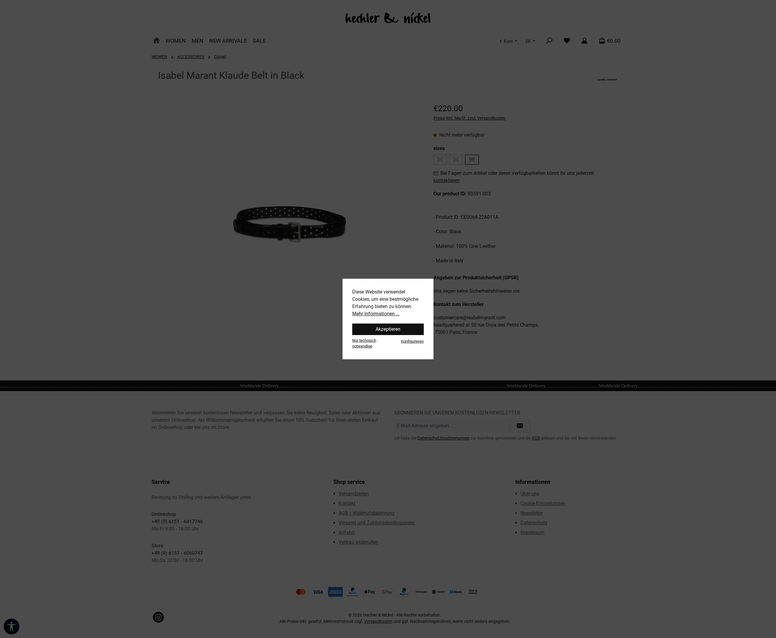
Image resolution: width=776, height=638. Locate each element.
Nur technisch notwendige (364, 343)
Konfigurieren (412, 341)
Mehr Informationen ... (376, 314)
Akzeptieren (388, 329)
